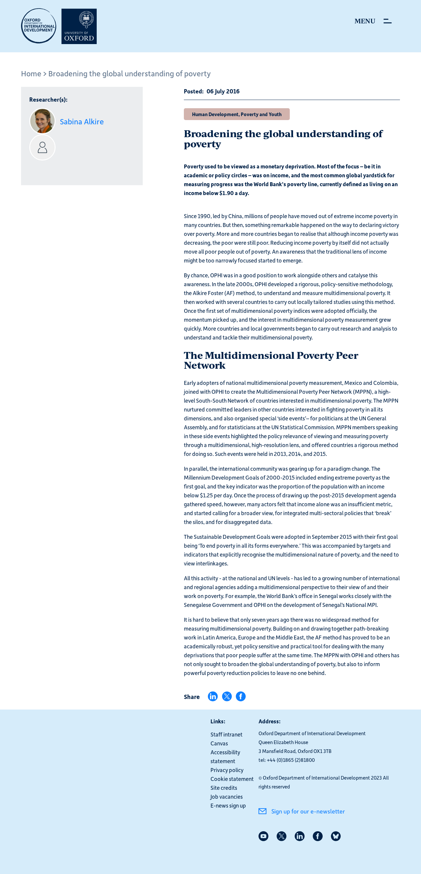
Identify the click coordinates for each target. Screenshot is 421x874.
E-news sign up (228, 805)
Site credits (223, 787)
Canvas (219, 743)
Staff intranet (226, 734)
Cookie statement (232, 778)
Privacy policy (226, 769)
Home (31, 73)
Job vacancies (226, 796)
